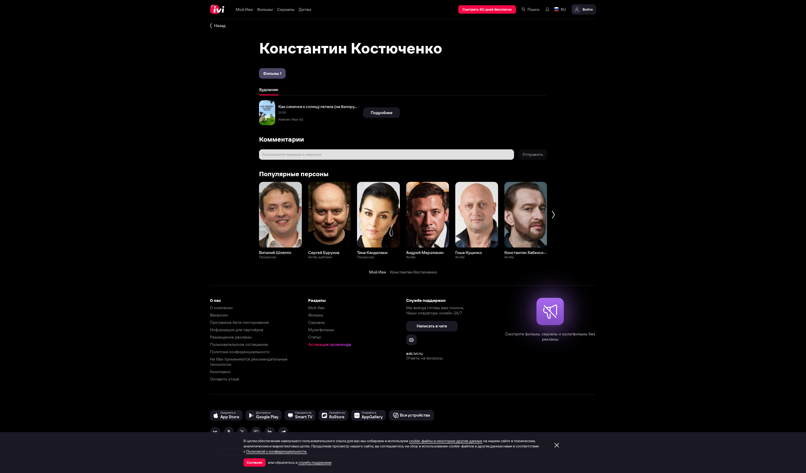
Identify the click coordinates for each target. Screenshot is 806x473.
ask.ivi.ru (414, 353)
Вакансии (219, 315)
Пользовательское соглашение (239, 344)
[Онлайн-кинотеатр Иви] (218, 9)
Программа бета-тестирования (239, 322)
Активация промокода (329, 344)
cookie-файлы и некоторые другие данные (445, 441)
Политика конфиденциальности (240, 352)
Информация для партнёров (236, 330)
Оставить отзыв (224, 379)
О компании (221, 308)
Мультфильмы (321, 330)
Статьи (314, 337)
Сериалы (316, 322)
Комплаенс (220, 372)
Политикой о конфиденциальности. (276, 451)
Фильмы (315, 315)
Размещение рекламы (231, 337)
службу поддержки (314, 462)
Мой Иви (316, 308)
